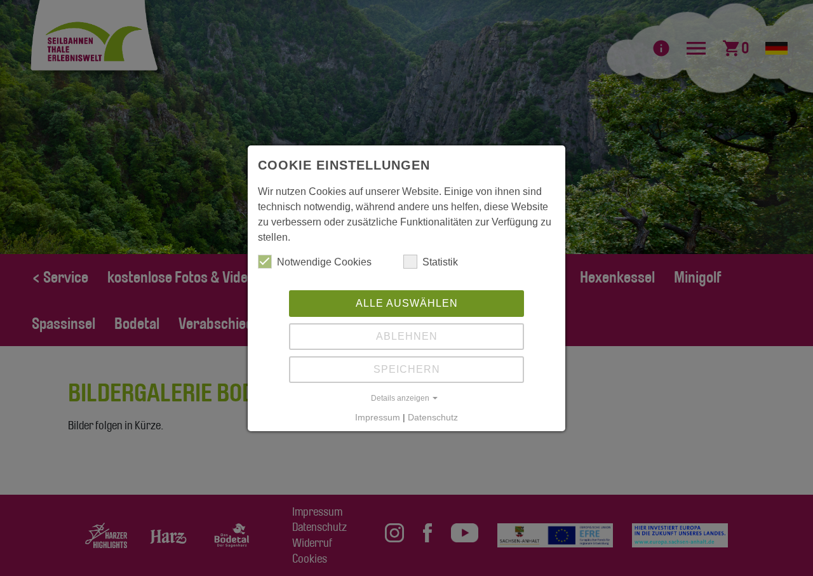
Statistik (440, 262)
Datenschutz (433, 417)
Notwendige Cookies (324, 262)
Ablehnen (407, 336)
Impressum (377, 417)
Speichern (406, 369)
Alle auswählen (407, 303)
